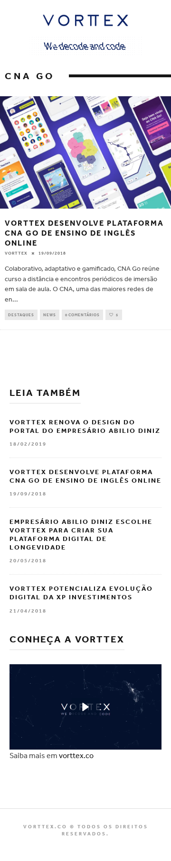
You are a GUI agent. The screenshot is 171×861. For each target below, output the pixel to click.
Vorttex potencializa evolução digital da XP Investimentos (81, 592)
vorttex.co (76, 755)
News (49, 315)
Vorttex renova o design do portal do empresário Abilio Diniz (85, 426)
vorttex (16, 253)
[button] (85, 707)
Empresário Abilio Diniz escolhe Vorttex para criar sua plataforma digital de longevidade (81, 534)
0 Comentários (82, 315)
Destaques (21, 315)
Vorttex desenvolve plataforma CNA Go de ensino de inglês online (84, 232)
